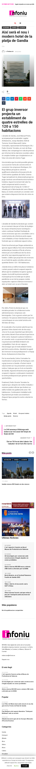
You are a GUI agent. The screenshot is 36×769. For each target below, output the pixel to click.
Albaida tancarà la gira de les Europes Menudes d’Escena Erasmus (17, 720)
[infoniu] (18, 13)
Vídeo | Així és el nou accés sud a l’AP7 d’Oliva (16, 585)
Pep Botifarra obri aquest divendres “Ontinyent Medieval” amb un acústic (17, 712)
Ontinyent (5, 735)
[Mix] (29, 99)
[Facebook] (4, 99)
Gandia (14, 27)
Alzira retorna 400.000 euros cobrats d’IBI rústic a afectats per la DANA (17, 568)
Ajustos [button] (16, 766)
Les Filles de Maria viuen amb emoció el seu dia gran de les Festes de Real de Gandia (17, 705)
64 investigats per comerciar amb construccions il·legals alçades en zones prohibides (16, 558)
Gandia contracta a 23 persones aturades (16, 484)
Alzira (3, 747)
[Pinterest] (16, 99)
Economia (6, 27)
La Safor (22, 27)
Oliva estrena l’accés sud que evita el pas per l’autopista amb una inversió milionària (18, 594)
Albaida (4, 738)
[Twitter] (8, 99)
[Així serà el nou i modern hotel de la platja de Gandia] (18, 70)
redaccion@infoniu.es (8, 655)
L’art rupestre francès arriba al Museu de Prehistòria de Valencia (16, 548)
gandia (9, 413)
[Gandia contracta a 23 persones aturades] (18, 468)
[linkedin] (12, 99)
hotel (15, 413)
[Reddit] (25, 99)
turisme (16, 416)
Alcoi (3, 741)
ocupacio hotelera (24, 413)
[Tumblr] (4, 103)
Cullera (4, 750)
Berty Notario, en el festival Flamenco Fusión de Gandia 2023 (18, 576)
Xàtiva (4, 744)
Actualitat (8, 459)
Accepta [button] (24, 766)
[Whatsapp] (21, 99)
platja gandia (8, 416)
